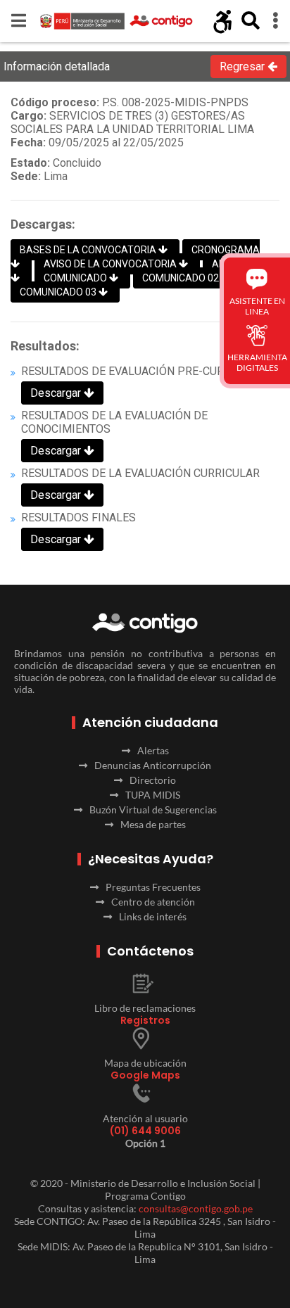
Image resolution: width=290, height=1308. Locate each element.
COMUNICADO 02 (181, 278)
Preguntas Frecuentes (153, 887)
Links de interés (153, 916)
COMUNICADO (76, 278)
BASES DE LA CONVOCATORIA (89, 249)
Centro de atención (153, 902)
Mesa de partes (153, 824)
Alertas (153, 750)
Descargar (57, 393)
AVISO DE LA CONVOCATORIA (111, 263)
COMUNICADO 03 (59, 292)
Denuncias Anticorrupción (152, 765)
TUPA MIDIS (152, 795)
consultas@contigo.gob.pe (196, 1208)
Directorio (153, 780)
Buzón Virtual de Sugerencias (153, 809)
